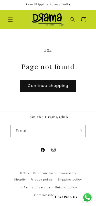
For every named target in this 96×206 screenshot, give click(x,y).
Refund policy (66, 187)
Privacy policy (42, 179)
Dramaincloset (45, 173)
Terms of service (37, 187)
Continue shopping (48, 85)
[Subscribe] (80, 131)
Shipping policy (69, 179)
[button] (10, 19)
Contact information (50, 195)
